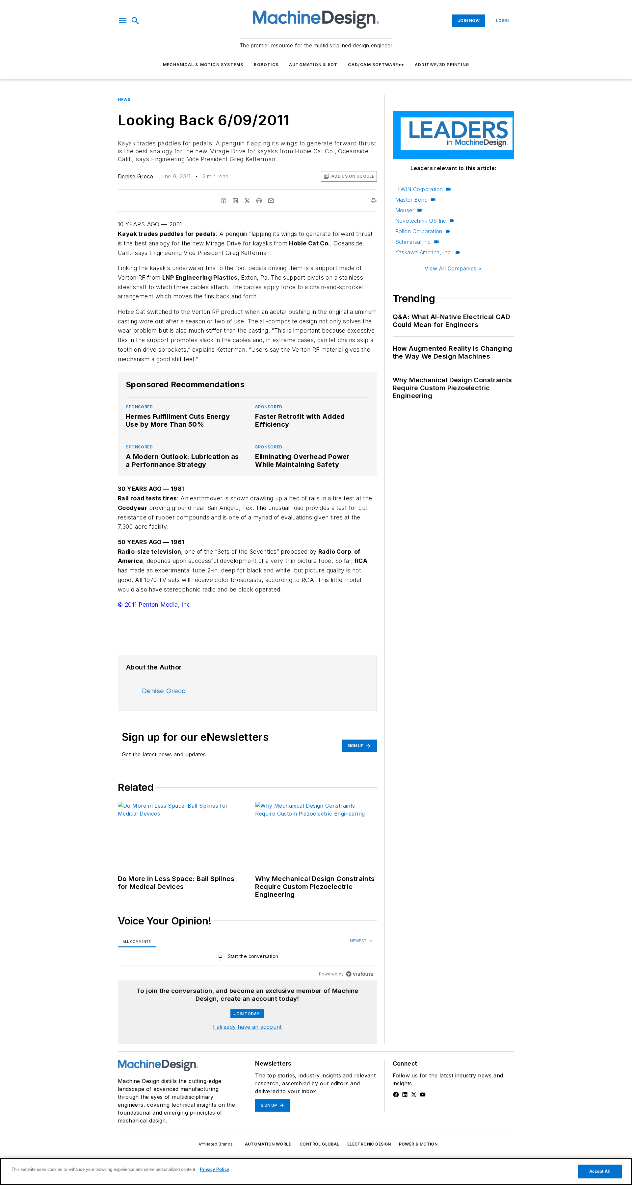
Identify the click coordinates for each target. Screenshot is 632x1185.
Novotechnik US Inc (420, 220)
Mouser (404, 210)
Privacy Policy (214, 1169)
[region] (247, 957)
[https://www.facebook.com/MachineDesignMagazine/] (396, 1094)
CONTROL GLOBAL (319, 1144)
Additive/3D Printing (442, 64)
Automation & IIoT (313, 64)
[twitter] (247, 200)
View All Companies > (453, 268)
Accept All (599, 1171)
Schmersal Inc (413, 242)
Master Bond (411, 199)
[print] (373, 200)
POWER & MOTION (418, 1144)
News (124, 99)
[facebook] (223, 200)
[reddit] (259, 200)
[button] (123, 21)
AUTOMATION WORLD (268, 1144)
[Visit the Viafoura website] (360, 974)
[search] (135, 21)
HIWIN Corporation (419, 189)
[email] (271, 200)
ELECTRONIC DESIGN (369, 1144)
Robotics (266, 64)
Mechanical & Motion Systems (203, 64)
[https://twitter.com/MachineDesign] (413, 1094)
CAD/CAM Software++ (376, 64)
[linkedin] (235, 200)
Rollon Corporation (418, 231)
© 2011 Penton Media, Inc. (155, 604)
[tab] (137, 941)
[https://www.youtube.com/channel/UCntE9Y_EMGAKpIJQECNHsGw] (422, 1094)
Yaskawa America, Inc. (423, 252)
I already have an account (247, 1026)
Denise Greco (135, 176)
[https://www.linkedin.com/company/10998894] (405, 1094)
